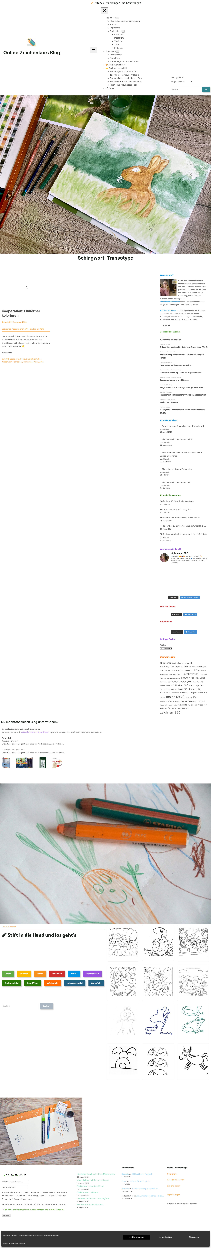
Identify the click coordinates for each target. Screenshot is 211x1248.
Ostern (8, 974)
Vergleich (192, 705)
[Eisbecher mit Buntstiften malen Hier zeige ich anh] (168, 580)
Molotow (166, 701)
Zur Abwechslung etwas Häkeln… (186, 517)
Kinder (194, 689)
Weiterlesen (7, 352)
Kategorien (177, 77)
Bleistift (164, 674)
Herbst (40, 974)
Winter (74, 974)
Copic (163, 678)
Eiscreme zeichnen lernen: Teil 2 (177, 439)
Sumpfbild (96, 983)
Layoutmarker (199, 692)
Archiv (163, 645)
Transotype (28, 362)
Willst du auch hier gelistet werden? (182, 1204)
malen (175, 697)
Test (201, 701)
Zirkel (41, 362)
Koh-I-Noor (165, 693)
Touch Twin (172, 705)
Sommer (24, 974)
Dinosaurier (158, 958)
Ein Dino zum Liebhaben (88, 1192)
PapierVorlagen (173, 1195)
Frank (162, 509)
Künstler (185, 693)
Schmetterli (156, 1038)
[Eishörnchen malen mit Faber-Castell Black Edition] (200, 570)
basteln (202, 670)
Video (36, 362)
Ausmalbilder (177, 670)
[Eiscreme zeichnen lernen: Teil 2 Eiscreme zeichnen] (184, 570)
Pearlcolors (17, 362)
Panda (123, 998)
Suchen (46, 1006)
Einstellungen (194, 1237)
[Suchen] (206, 89)
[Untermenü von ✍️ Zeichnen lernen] (124, 68)
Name (4, 1187)
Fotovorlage (196, 685)
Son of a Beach (173, 1186)
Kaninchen (123, 1077)
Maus (123, 1038)
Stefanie (5, 322)
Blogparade (174, 674)
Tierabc (163, 705)
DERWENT (188, 678)
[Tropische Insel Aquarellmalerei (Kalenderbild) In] (168, 570)
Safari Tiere (32, 983)
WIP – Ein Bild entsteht (34, 329)
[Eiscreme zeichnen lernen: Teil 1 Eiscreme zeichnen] (184, 580)
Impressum (6, 1243)
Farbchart (198, 682)
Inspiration (181, 689)
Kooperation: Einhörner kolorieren (21, 313)
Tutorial (182, 705)
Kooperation (7, 362)
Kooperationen (18, 329)
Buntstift (5, 359)
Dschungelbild (11, 983)
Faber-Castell (182, 681)
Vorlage (165, 708)
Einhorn (193, 1077)
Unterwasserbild (75, 983)
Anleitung (167, 666)
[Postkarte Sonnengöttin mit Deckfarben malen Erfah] (200, 589)
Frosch (193, 1038)
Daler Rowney (173, 678)
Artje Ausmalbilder (86, 1167)
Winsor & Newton (180, 708)
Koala (193, 959)
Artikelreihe (165, 670)
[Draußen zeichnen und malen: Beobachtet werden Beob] (200, 580)
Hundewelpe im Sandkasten (90, 1204)
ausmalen (191, 670)
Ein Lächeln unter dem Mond (90, 1186)
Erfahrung (165, 682)
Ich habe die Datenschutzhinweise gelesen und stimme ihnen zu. (35, 1210)
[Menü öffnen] (93, 50)
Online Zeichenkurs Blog (31, 52)
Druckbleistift (31, 359)
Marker (191, 697)
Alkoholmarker (185, 663)
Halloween (57, 974)
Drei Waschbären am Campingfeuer (93, 1198)
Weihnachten (92, 974)
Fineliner (181, 685)
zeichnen (170, 712)
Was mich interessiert (12, 1192)
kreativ (175, 693)
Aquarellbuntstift (197, 667)
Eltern (200, 678)
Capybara (193, 998)
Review (190, 701)
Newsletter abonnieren (12, 1204)
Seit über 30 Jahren (168, 310)
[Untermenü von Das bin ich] (117, 18)
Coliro (22, 359)
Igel (158, 1077)
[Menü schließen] (104, 10)
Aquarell (181, 666)
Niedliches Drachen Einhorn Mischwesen (96, 1174)
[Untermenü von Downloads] (117, 51)
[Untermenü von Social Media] (123, 31)
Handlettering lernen (175, 1180)
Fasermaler (167, 685)
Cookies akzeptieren (136, 1237)
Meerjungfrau (123, 959)
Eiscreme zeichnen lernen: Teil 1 (177, 482)
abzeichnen (168, 663)
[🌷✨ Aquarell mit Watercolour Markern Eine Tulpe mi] (184, 589)
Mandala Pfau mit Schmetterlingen (93, 1180)
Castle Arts (14, 359)
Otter (158, 998)
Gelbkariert (171, 1174)
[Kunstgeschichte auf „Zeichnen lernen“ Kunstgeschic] (168, 589)
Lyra (162, 697)
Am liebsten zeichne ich (170, 302)
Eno (40, 359)
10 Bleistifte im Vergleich (182, 501)
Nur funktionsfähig (165, 1237)
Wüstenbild (52, 983)
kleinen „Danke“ (35, 732)
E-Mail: (5, 1181)
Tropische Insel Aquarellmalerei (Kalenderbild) (183, 426)
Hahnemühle (167, 689)
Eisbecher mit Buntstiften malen (177, 469)
